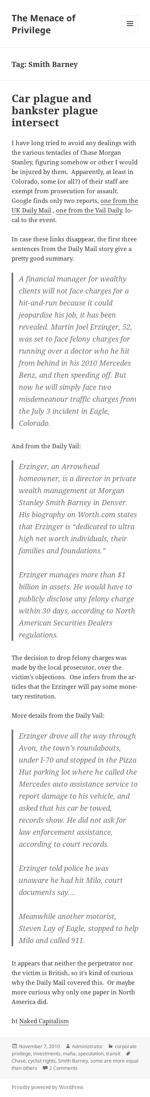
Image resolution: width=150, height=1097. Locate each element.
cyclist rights (42, 1060)
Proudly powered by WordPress (47, 1087)
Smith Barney (73, 1060)
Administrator (87, 1046)
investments (46, 1053)
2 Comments (63, 1068)
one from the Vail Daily (89, 210)
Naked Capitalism (44, 1021)
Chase (19, 1060)
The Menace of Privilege (44, 24)
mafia (69, 1053)
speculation (91, 1053)
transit (113, 1053)
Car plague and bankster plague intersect (55, 110)
